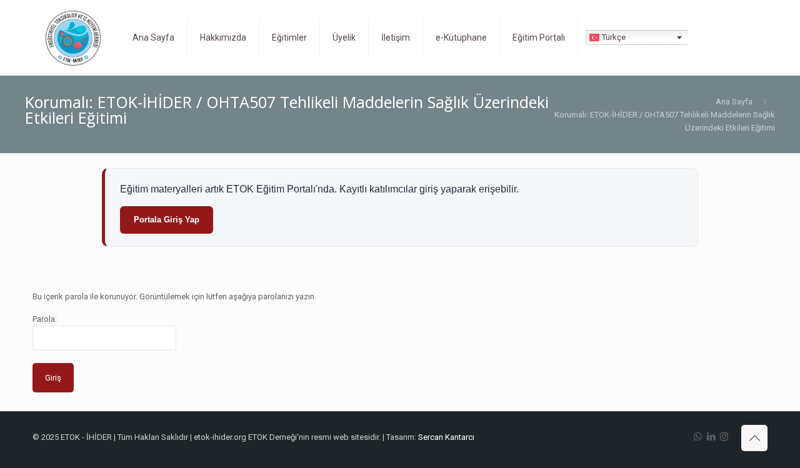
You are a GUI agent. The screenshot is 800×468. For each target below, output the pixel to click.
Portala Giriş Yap (166, 219)
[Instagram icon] (724, 436)
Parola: (44, 319)
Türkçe (612, 37)
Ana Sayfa (734, 101)
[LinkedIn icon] (711, 436)
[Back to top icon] (754, 438)
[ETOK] (73, 37)
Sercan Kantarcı (446, 437)
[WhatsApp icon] (697, 436)
